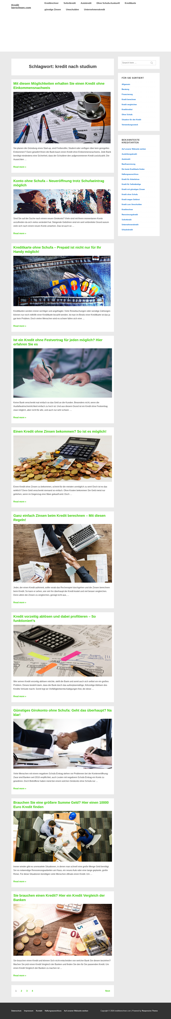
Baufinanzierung (128, 164)
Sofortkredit (70, 3)
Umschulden (72, 9)
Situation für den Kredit (131, 120)
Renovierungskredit (130, 215)
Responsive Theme (150, 1011)
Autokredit (86, 3)
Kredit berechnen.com (21, 6)
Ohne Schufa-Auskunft (108, 3)
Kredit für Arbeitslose (130, 179)
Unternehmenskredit (94, 9)
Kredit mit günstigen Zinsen (133, 189)
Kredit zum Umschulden (132, 204)
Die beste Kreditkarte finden (133, 169)
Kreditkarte (130, 3)
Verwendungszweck (130, 125)
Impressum (28, 1011)
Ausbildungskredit (129, 154)
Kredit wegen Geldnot (131, 199)
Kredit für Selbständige (131, 184)
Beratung (125, 89)
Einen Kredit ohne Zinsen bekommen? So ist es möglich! (59, 431)
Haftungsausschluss (130, 174)
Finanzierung (127, 94)
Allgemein (126, 84)
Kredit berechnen (129, 99)
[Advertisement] (85, 33)
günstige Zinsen (52, 9)
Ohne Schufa (127, 115)
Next (107, 991)
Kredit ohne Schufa (130, 194)
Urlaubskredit (127, 230)
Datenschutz (16, 1011)
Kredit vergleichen (129, 105)
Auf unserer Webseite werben (134, 149)
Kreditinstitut (127, 109)
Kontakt (39, 1011)
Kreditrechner (51, 3)
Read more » (19, 167)
